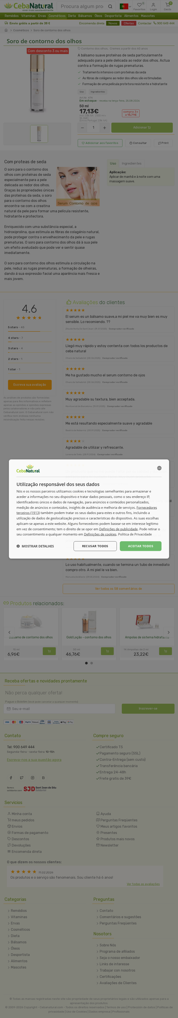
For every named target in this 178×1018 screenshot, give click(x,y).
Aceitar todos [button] (140, 546)
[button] (35, 546)
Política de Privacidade (135, 534)
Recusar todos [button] (95, 546)
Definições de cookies (100, 534)
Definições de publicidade (118, 529)
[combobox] (159, 468)
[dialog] (89, 509)
